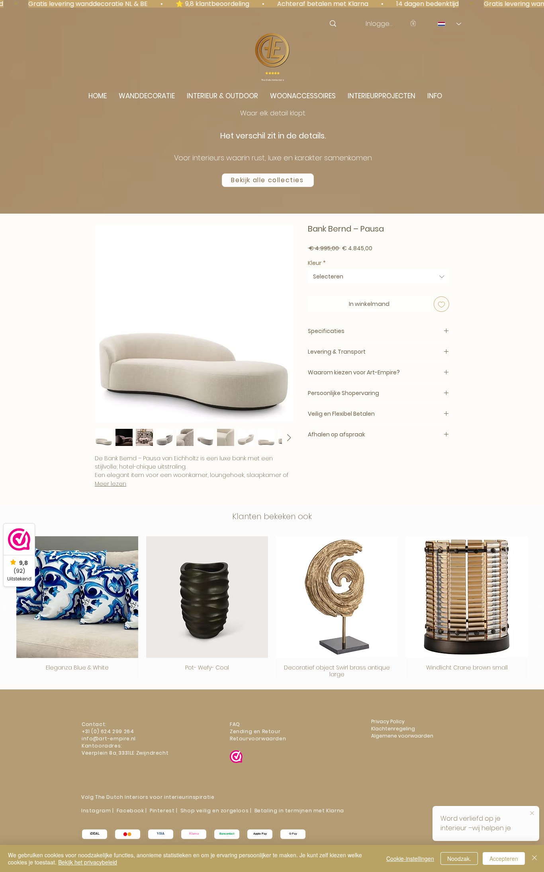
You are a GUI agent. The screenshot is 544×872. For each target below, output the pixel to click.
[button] (413, 23)
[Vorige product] (5, 607)
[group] (272, 607)
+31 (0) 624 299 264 (108, 731)
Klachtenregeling (393, 728)
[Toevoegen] (441, 304)
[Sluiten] (534, 858)
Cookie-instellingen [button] (410, 858)
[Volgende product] (539, 607)
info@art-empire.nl (109, 738)
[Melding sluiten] (532, 813)
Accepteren (503, 858)
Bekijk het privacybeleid (87, 862)
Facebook (130, 810)
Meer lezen (110, 484)
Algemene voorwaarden (402, 735)
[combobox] (378, 277)
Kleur (317, 263)
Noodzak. (459, 858)
